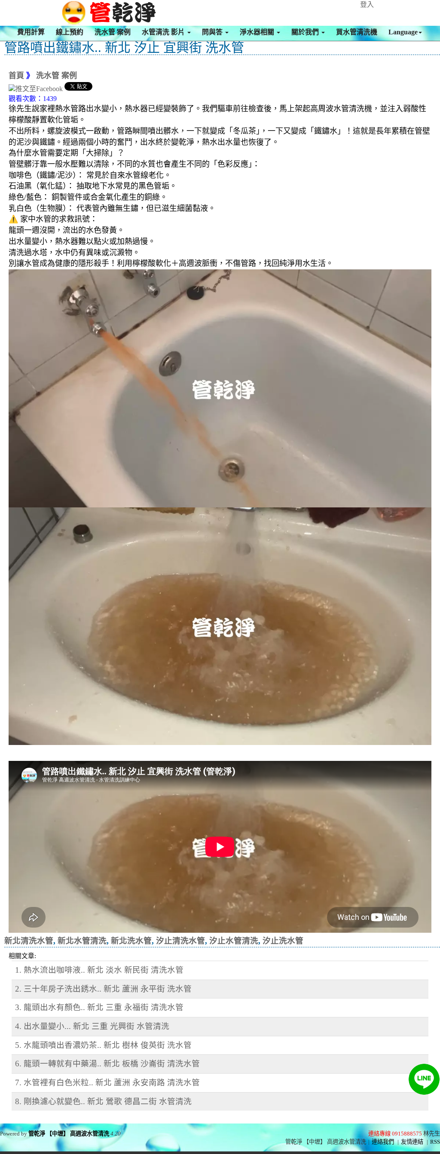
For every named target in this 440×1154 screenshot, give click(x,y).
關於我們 (306, 32)
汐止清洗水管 (180, 940)
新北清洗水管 (28, 940)
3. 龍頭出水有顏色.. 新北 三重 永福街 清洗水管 (99, 1007)
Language (403, 32)
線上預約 (69, 32)
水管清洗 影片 (164, 32)
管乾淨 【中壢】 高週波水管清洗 (68, 1133)
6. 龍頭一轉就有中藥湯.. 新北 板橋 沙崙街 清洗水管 (107, 1063)
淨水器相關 (258, 32)
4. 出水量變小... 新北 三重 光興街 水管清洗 (92, 1026)
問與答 (213, 32)
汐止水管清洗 (233, 940)
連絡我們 (383, 1142)
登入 (367, 4)
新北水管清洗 (82, 940)
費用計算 (31, 32)
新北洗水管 (131, 940)
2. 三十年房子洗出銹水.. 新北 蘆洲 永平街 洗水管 (103, 988)
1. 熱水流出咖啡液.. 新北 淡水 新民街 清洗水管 (99, 969)
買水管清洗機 (356, 32)
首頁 (16, 75)
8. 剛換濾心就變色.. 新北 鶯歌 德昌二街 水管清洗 (103, 1101)
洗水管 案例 (113, 32)
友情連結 (412, 1142)
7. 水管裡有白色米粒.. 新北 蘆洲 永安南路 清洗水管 (107, 1082)
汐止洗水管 (283, 940)
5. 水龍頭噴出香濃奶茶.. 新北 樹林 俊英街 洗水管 (103, 1045)
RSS (435, 1142)
